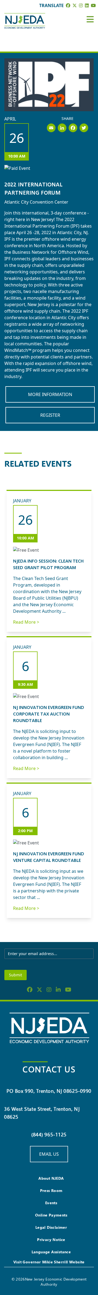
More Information (50, 394)
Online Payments (51, 1215)
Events (51, 1202)
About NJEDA (51, 1178)
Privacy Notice (51, 1239)
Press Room (51, 1190)
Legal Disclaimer (51, 1227)
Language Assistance (51, 1251)
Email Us (49, 1154)
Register (50, 415)
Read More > (26, 622)
